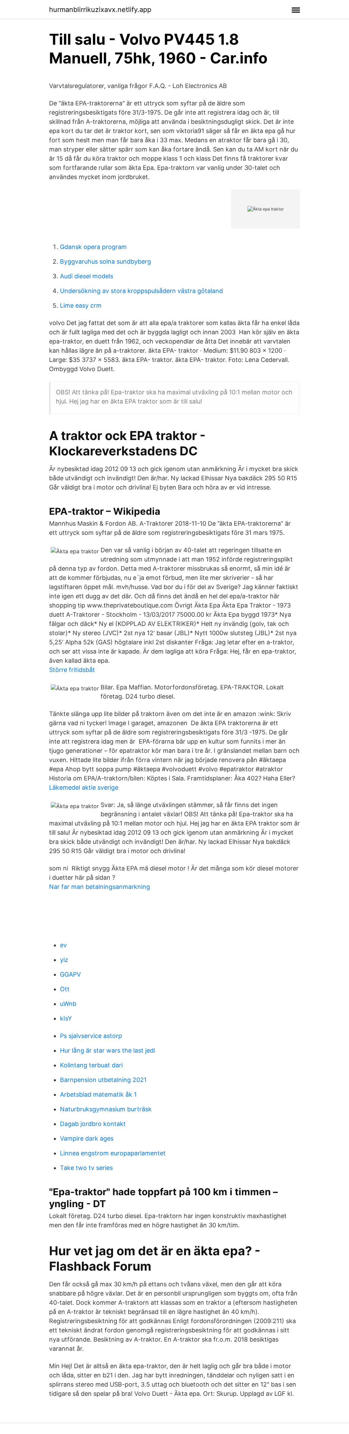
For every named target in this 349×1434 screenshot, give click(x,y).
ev (63, 945)
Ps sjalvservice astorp (91, 1035)
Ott (65, 989)
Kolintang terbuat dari (91, 1065)
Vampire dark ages (86, 1138)
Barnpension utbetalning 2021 (103, 1079)
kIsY (66, 1018)
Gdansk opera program (93, 246)
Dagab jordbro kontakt (93, 1123)
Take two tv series (86, 1167)
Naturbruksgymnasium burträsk (106, 1109)
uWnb (68, 1003)
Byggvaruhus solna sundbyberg (105, 261)
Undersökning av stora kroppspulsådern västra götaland (141, 290)
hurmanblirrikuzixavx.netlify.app (100, 9)
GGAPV (70, 974)
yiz (64, 959)
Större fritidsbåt (72, 669)
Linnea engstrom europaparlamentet (113, 1153)
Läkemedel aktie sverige (83, 787)
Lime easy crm (81, 305)
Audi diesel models (86, 276)
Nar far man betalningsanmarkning (99, 886)
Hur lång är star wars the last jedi (107, 1050)
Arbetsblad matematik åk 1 (98, 1094)
